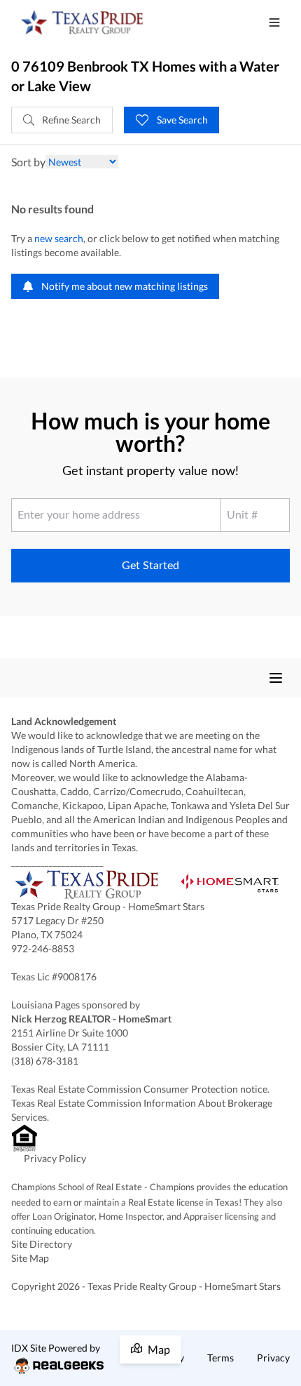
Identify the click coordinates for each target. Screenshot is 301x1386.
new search (58, 238)
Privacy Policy (55, 1158)
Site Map (30, 1258)
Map (159, 1349)
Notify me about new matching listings (123, 286)
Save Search (181, 120)
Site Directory (41, 1244)
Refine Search (70, 120)
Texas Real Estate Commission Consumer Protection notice (139, 1089)
